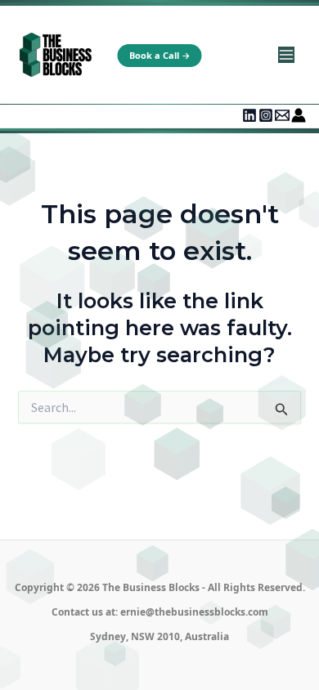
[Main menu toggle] (286, 55)
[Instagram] (265, 115)
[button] (160, 55)
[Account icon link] (298, 115)
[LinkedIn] (249, 115)
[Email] (282, 115)
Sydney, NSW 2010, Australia (159, 636)
